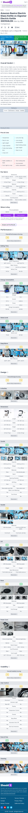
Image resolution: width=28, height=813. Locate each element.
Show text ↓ (14, 274)
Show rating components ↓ (14, 240)
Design (17, 110)
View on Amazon (7, 215)
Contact (3, 801)
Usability (22, 110)
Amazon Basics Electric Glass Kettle (10, 37)
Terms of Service (19, 798)
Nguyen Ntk (18, 30)
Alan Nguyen (5, 30)
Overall (5, 110)
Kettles (2, 10)
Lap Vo (11, 30)
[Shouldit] (14, 785)
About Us (3, 798)
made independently (17, 5)
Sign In (25, 2)
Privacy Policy (18, 801)
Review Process (5, 803)
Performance (11, 110)
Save (18, 27)
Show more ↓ (14, 202)
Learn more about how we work (8, 793)
